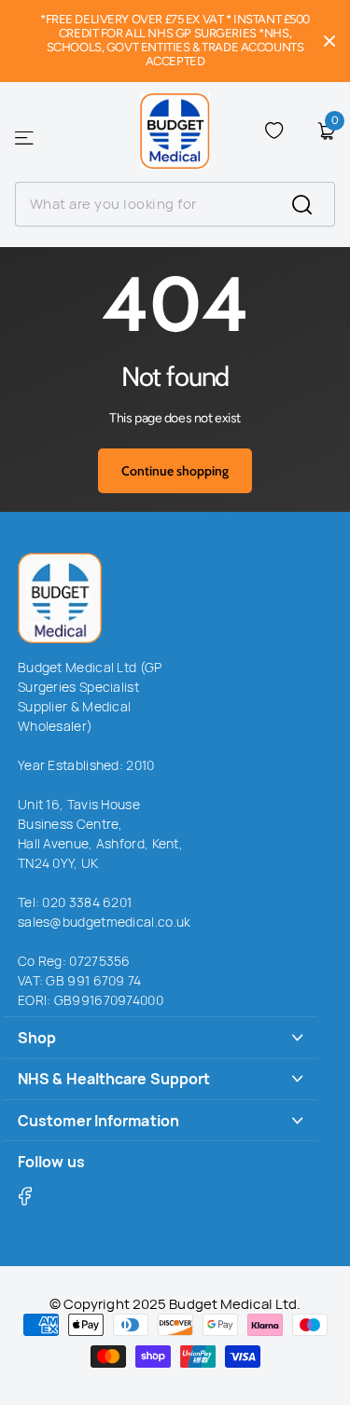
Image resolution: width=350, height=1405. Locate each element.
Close (329, 41)
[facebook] (36, 1196)
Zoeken (313, 204)
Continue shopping (175, 470)
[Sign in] (300, 130)
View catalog (25, 138)
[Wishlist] (274, 130)
